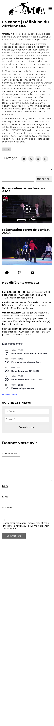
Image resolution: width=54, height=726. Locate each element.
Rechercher (43, 178)
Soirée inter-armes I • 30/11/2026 (27, 379)
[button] (50, 8)
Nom (5, 485)
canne (7, 149)
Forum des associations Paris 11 (27, 362)
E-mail (5, 496)
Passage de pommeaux (22, 388)
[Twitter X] (31, 159)
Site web (7, 507)
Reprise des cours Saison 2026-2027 (29, 353)
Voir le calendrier (9, 394)
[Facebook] (24, 159)
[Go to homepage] (27, 8)
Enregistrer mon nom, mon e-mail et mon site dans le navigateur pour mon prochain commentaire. (26, 525)
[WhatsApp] (45, 159)
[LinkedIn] (38, 159)
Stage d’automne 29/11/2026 (25, 370)
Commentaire (11, 453)
